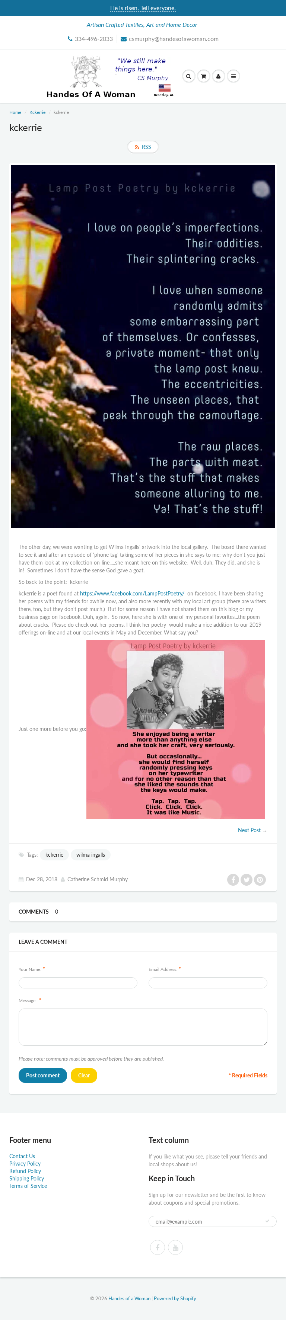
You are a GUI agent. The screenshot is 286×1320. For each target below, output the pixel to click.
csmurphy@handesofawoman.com (174, 38)
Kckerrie (37, 112)
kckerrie (54, 854)
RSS (146, 147)
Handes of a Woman (129, 1298)
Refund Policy (25, 1171)
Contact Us (22, 1156)
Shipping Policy (26, 1178)
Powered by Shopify (175, 1298)
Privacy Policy (25, 1163)
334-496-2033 (94, 38)
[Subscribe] (267, 1221)
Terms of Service (28, 1186)
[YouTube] (175, 1247)
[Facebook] (157, 1247)
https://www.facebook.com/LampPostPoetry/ (133, 593)
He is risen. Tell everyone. (143, 7)
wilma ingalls (90, 854)
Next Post (249, 830)
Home (15, 112)
